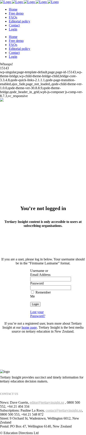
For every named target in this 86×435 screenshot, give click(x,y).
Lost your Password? (37, 314)
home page (29, 327)
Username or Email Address (40, 273)
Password (37, 283)
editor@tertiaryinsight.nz (47, 402)
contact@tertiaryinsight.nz (64, 410)
